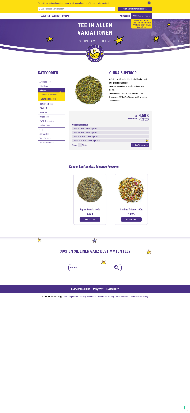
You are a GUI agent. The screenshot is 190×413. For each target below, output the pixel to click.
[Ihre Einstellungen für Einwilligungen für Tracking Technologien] (185, 408)
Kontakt (66, 16)
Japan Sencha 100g (90, 209)
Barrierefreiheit (122, 296)
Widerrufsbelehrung (106, 296)
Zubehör (56, 16)
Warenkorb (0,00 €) (142, 16)
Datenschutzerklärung (139, 296)
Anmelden (125, 16)
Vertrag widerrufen (88, 296)
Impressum (74, 296)
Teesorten (44, 16)
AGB (66, 296)
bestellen (90, 219)
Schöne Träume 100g (131, 209)
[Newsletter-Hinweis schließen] (149, 2)
